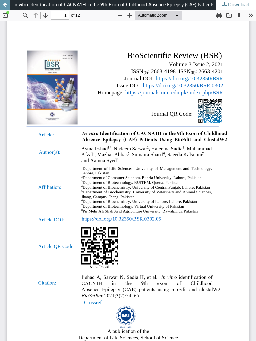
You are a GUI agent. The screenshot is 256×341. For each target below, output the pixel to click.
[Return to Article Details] (5, 5)
